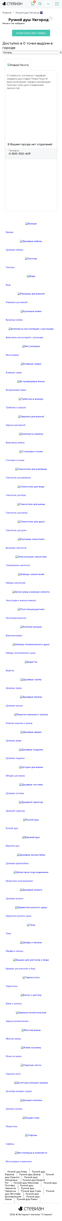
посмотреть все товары (31, 33)
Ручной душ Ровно (27, 1199)
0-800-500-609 (20, 153)
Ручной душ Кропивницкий (22, 1195)
